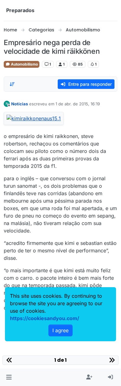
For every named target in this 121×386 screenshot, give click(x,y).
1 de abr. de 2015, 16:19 (78, 103)
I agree (60, 330)
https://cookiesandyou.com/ (44, 318)
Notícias (19, 103)
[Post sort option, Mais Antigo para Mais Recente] (12, 84)
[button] (8, 377)
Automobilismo (24, 64)
